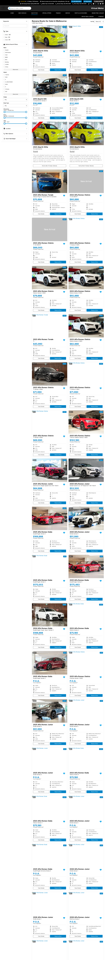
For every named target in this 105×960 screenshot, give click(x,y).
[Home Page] (3, 8)
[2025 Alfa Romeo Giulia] (49, 518)
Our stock (34, 13)
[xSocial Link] (96, 4)
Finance (58, 13)
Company (101, 16)
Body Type (6, 103)
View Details (41, 69)
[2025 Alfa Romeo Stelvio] (86, 422)
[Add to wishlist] (64, 51)
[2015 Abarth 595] (49, 85)
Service (67, 13)
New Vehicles (22, 13)
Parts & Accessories (81, 13)
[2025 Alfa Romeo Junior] (49, 470)
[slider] (4, 112)
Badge (5, 97)
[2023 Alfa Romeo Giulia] (86, 614)
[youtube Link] (101, 4)
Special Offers (46, 13)
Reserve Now (58, 69)
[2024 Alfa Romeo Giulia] (49, 614)
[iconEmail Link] (94, 4)
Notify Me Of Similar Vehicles (49, 165)
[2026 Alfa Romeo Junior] (86, 855)
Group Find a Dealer (87, 16)
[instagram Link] (98, 4)
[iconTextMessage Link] (103, 4)
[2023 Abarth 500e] (49, 37)
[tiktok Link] (89, 4)
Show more (15, 69)
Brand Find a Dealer (98, 13)
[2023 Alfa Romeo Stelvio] (86, 181)
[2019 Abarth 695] (86, 85)
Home (12, 13)
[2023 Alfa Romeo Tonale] (49, 181)
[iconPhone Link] (91, 4)
